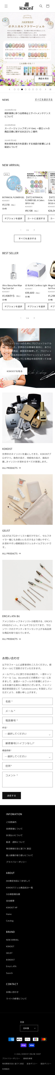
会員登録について (14, 828)
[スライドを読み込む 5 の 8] (29, 89)
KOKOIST (10, 946)
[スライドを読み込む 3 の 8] (22, 89)
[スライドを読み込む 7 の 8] (36, 89)
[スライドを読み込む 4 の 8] (26, 89)
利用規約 (5, 1069)
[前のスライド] (9, 89)
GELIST (9, 952)
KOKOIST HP (11, 907)
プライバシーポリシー (16, 861)
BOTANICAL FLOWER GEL (13, 197)
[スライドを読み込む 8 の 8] (40, 89)
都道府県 (6, 750)
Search (9, 973)
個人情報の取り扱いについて (19, 855)
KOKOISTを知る (15, 371)
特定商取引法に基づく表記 (18, 848)
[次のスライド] (45, 89)
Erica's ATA (11, 966)
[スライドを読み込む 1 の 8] (14, 89)
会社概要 (10, 900)
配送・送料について (15, 841)
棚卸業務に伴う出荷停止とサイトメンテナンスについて (27, 114)
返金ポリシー (32, 1063)
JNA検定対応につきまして (18, 880)
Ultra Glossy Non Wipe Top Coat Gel (12, 287)
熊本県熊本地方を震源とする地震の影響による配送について (27, 145)
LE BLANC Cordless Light (36, 285)
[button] (6, 6)
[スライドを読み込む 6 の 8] (33, 89)
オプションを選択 (13, 218)
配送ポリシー (46, 1063)
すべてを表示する (44, 99)
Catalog (9, 920)
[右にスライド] (34, 230)
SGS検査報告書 (13, 894)
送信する (11, 795)
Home (9, 914)
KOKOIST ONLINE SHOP (31, 1054)
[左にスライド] (20, 230)
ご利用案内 (11, 822)
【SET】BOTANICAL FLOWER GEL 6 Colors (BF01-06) (34, 200)
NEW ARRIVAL (12, 939)
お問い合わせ (12, 991)
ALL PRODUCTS (9, 467)
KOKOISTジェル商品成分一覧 (19, 887)
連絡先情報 (27, 1058)
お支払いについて (14, 835)
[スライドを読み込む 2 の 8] (18, 89)
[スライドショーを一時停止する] (51, 89)
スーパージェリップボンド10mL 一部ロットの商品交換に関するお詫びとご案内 (27, 130)
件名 (4, 727)
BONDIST (10, 959)
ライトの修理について (16, 998)
